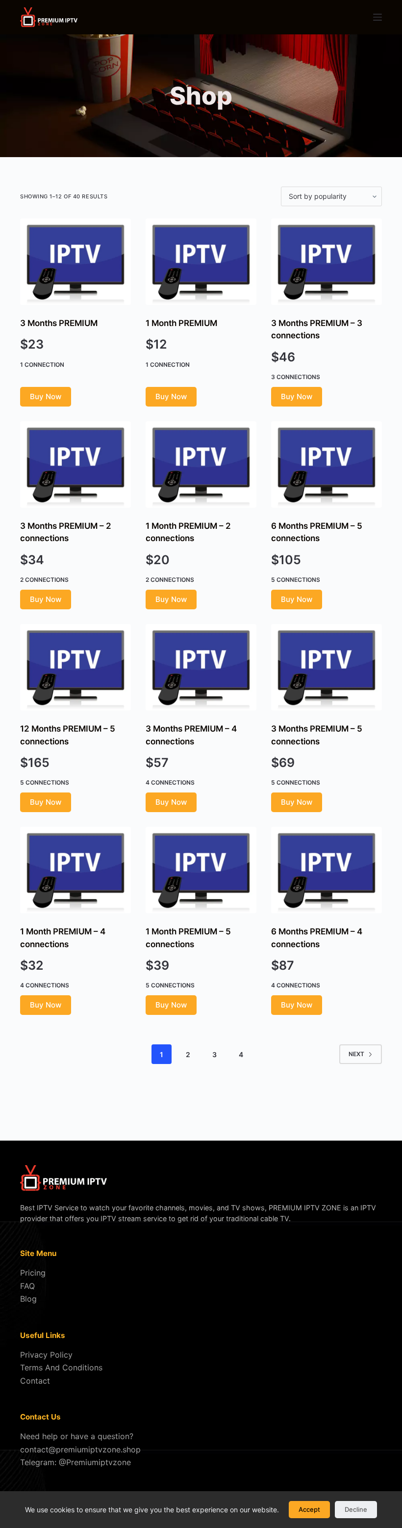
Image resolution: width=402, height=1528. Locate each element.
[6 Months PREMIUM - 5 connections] (326, 464)
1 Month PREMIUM (181, 323)
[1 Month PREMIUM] (201, 261)
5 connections (295, 579)
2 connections (44, 579)
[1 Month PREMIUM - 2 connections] (201, 464)
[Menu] (377, 17)
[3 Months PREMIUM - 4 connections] (201, 667)
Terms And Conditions (61, 1367)
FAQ (27, 1286)
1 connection (42, 364)
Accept (309, 1509)
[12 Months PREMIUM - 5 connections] (75, 667)
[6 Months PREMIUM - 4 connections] (326, 870)
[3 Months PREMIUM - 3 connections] (326, 261)
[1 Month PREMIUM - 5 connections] (201, 870)
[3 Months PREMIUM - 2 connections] (75, 464)
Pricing (33, 1273)
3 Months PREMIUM (59, 323)
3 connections (295, 377)
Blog (28, 1299)
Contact (35, 1381)
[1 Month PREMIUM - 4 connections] (75, 870)
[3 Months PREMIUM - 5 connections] (326, 667)
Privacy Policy (46, 1355)
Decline (356, 1509)
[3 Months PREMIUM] (75, 261)
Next (356, 1054)
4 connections (170, 782)
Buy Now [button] (45, 396)
